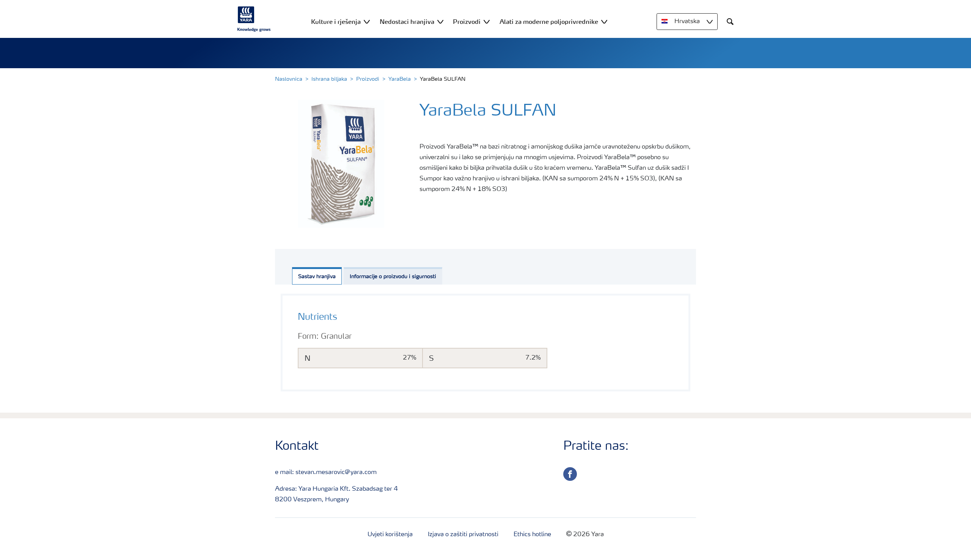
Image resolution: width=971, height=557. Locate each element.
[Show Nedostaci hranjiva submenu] (440, 21)
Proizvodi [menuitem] (467, 21)
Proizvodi (367, 79)
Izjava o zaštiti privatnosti (463, 535)
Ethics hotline (532, 535)
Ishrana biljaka (329, 79)
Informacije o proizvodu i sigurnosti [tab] (393, 276)
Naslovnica (288, 79)
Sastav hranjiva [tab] (317, 276)
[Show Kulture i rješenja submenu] (367, 21)
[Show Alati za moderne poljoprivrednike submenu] (604, 21)
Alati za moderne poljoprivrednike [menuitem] (549, 21)
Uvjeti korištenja (390, 535)
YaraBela (399, 79)
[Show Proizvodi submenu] (487, 21)
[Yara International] (254, 19)
